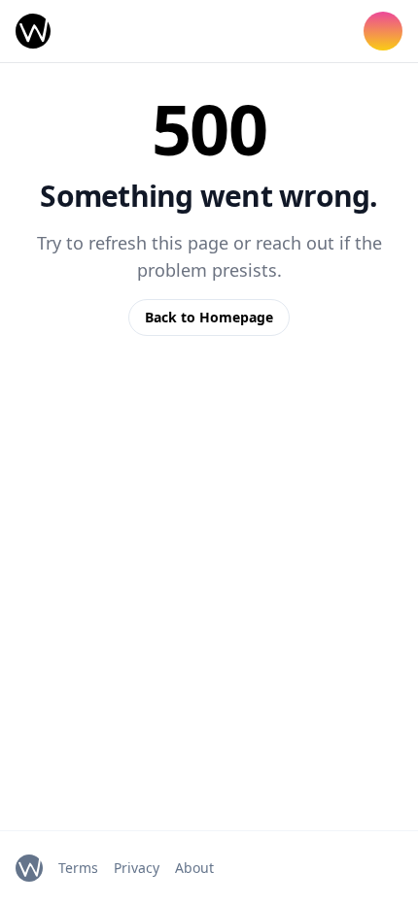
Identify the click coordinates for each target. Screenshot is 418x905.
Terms (78, 867)
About (194, 867)
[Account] (383, 31)
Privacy (136, 867)
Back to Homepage (209, 317)
